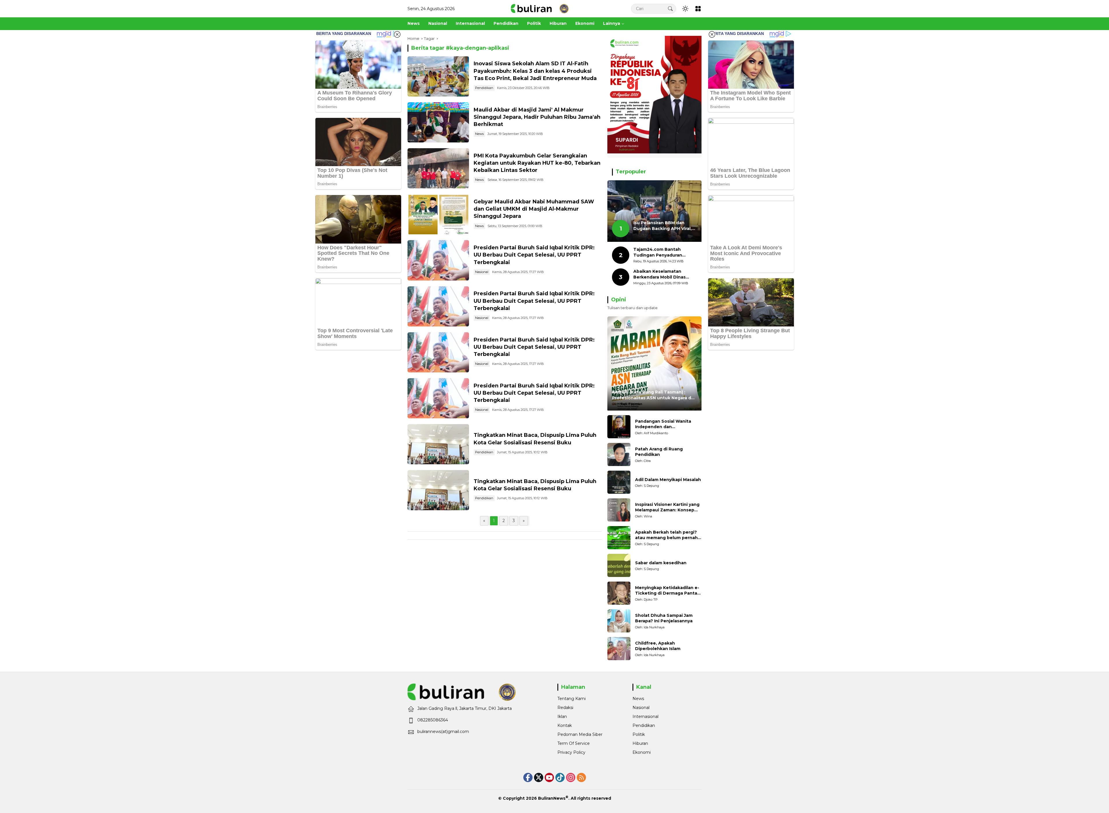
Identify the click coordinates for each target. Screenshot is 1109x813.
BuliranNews (551, 798)
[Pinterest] (549, 777)
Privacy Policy (571, 752)
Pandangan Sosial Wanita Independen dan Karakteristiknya (663, 424)
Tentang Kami (571, 698)
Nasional (481, 272)
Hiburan (640, 743)
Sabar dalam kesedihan (660, 562)
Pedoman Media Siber (579, 734)
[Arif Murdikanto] (618, 426)
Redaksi (565, 707)
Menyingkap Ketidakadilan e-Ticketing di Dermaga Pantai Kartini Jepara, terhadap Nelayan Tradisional (667, 590)
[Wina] (618, 509)
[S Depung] (618, 482)
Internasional (645, 716)
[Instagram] (570, 777)
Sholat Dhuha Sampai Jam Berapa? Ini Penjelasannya (664, 618)
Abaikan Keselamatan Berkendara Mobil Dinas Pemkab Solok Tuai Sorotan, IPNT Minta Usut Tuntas (664, 274)
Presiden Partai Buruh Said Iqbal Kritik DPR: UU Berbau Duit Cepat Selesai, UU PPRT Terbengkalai (534, 254)
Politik (638, 734)
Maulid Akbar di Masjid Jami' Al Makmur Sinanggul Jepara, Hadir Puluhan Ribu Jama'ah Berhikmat (537, 117)
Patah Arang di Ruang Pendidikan (659, 451)
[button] (670, 8)
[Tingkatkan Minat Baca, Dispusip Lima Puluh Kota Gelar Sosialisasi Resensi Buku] (438, 444)
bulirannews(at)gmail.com (443, 731)
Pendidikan (484, 88)
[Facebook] (528, 777)
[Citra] (618, 454)
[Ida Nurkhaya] (618, 620)
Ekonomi (641, 752)
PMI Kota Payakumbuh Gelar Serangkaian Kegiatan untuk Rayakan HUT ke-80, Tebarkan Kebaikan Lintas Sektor (537, 163)
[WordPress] (560, 777)
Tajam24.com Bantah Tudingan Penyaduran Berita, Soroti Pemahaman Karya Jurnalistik (662, 252)
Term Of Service (573, 743)
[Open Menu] (698, 8)
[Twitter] (538, 777)
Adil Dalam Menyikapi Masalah (668, 479)
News (479, 134)
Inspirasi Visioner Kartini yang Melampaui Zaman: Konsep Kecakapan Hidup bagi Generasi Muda (667, 507)
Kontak (564, 725)
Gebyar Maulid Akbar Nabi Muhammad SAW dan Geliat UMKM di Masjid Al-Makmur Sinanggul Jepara (534, 208)
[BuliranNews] (540, 8)
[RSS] (581, 777)
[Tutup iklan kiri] (397, 34)
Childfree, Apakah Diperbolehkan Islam (657, 646)
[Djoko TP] (618, 593)
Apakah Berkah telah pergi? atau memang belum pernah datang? (666, 535)
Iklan (562, 716)
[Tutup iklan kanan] (712, 34)
